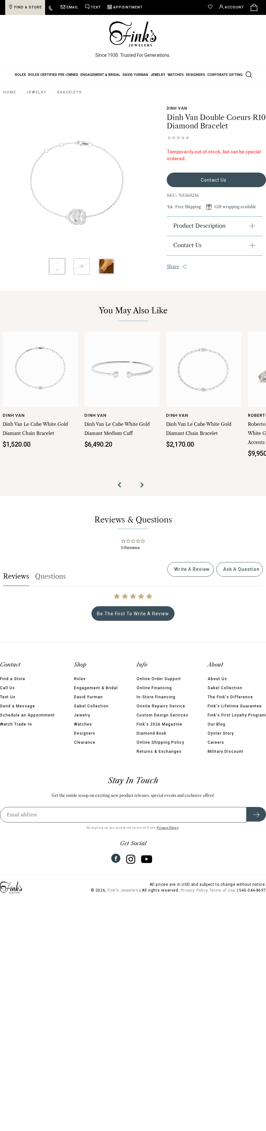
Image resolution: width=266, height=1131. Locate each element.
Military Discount (225, 758)
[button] (122, 492)
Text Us (8, 703)
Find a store (28, 7)
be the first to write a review (133, 620)
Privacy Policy (167, 834)
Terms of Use (222, 897)
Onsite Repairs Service (161, 712)
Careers (216, 749)
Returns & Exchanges (159, 758)
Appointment (128, 7)
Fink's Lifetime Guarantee (235, 712)
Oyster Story (221, 740)
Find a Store (12, 685)
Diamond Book (151, 740)
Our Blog (216, 730)
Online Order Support (159, 685)
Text (96, 7)
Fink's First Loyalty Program (237, 721)
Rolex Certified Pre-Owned (53, 75)
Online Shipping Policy (160, 749)
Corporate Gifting (225, 75)
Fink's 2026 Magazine (159, 730)
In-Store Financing (156, 703)
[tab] (190, 576)
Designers (195, 75)
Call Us (7, 694)
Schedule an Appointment (27, 721)
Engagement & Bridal (100, 75)
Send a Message (17, 712)
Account (234, 7)
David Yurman (135, 75)
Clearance (84, 749)
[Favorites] (212, 7)
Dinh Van (177, 108)
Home (9, 92)
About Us (217, 685)
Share (173, 267)
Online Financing (154, 694)
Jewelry (158, 75)
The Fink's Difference (230, 703)
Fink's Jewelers (122, 897)
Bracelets (69, 92)
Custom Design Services (162, 721)
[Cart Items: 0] (254, 7)
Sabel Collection (91, 712)
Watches (176, 75)
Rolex (20, 75)
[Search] (248, 74)
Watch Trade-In (16, 730)
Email (72, 7)
